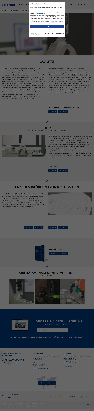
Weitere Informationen (47, 30)
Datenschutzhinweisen (39, 13)
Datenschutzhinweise (59, 33)
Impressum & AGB (48, 33)
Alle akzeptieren (47, 26)
